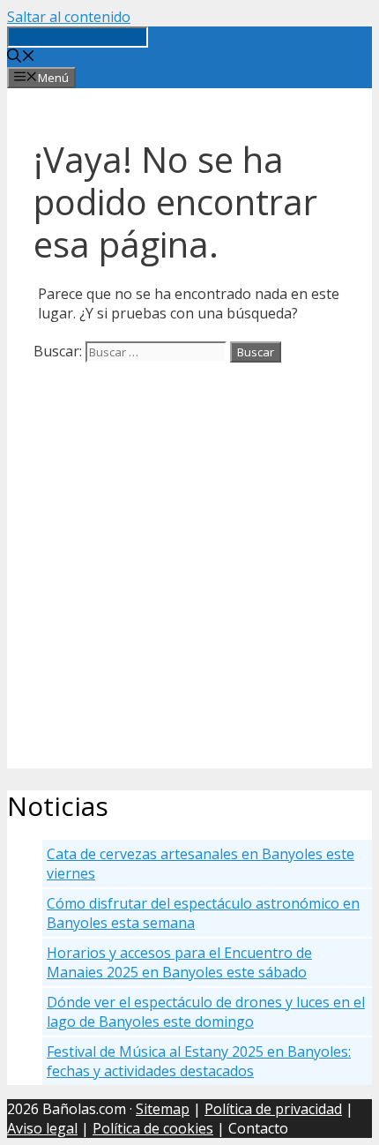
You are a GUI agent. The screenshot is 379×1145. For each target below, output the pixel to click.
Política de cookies (153, 1128)
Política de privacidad (273, 1109)
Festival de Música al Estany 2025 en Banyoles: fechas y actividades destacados (199, 1061)
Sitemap (163, 1109)
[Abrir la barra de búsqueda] (21, 57)
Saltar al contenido (68, 16)
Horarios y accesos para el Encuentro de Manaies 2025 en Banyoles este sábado (179, 962)
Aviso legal (42, 1128)
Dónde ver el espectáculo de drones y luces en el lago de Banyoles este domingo (206, 1011)
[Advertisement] (189, 578)
